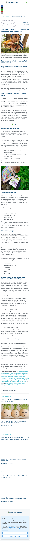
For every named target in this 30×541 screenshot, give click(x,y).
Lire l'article (10, 425)
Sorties (3, 472)
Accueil (3, 16)
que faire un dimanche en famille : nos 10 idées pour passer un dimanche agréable (15, 378)
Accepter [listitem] (15, 533)
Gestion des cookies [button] (12, 527)
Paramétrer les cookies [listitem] (15, 536)
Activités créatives (6, 396)
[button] (2, 5)
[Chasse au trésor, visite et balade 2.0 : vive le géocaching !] (15, 487)
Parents (8, 16)
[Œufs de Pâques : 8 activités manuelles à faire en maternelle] (15, 411)
